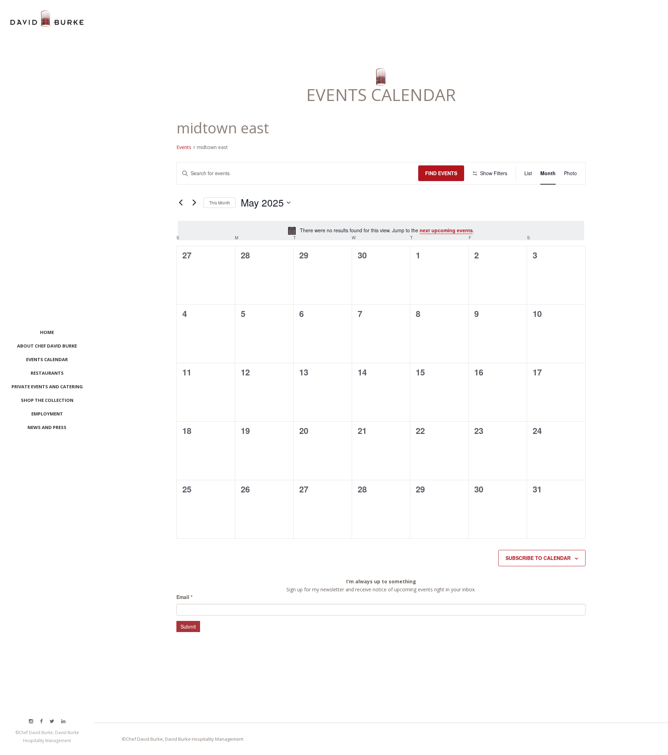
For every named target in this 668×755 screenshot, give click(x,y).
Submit (188, 626)
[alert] (381, 230)
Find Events (441, 173)
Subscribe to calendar (538, 557)
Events (183, 147)
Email (184, 596)
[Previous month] (180, 203)
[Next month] (194, 203)
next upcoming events (446, 230)
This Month (219, 202)
